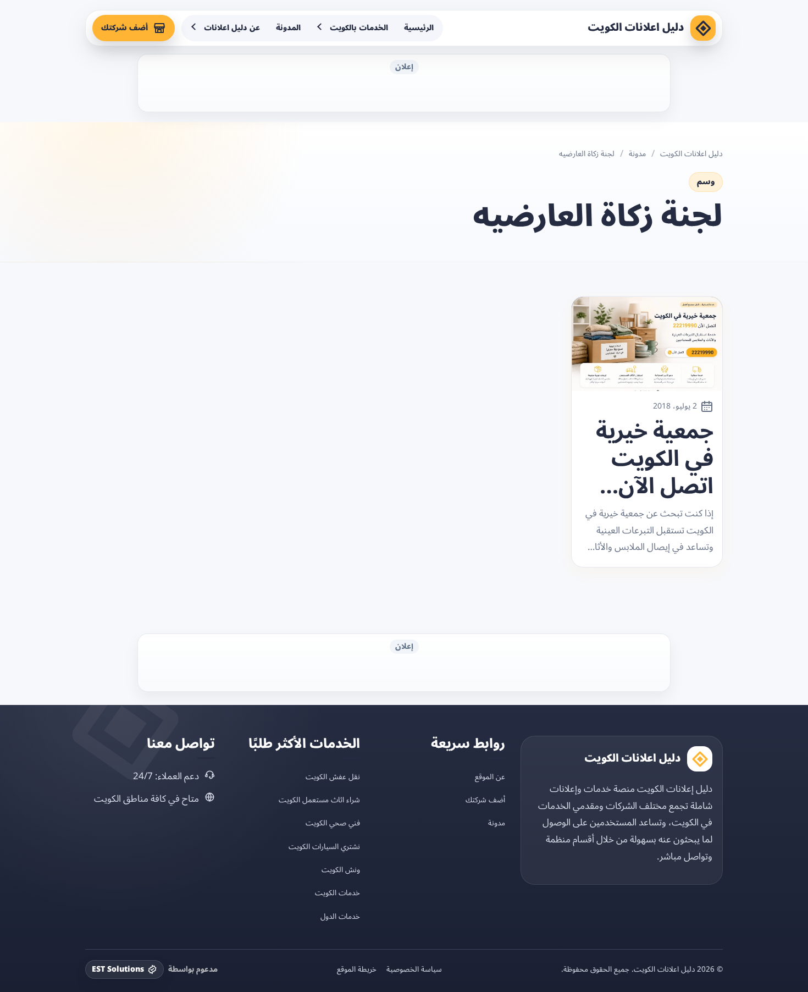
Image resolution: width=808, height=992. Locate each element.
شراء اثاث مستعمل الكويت (319, 800)
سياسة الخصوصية (414, 969)
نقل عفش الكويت (333, 777)
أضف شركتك (124, 28)
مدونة (637, 153)
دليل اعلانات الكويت (636, 27)
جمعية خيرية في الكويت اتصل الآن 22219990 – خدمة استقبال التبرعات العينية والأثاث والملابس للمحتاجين (654, 459)
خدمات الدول (340, 916)
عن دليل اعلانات (232, 28)
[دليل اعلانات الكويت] (703, 28)
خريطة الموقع (357, 969)
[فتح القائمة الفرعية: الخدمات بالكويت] (320, 28)
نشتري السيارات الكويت (324, 847)
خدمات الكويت (337, 893)
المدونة (288, 28)
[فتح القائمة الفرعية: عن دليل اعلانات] (194, 28)
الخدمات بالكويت (359, 28)
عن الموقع (490, 777)
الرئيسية (419, 28)
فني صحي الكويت (333, 823)
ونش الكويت (341, 870)
